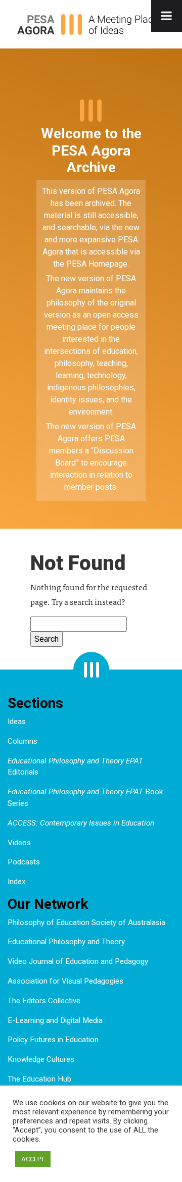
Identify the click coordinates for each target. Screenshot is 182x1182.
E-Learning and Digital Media (55, 1020)
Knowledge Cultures (41, 1059)
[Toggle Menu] (166, 16)
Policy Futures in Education (53, 1039)
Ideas (17, 721)
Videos (19, 842)
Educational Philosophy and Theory (66, 941)
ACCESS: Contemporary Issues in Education (81, 823)
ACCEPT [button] (32, 1159)
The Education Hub (39, 1079)
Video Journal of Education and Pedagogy (78, 961)
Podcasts (24, 861)
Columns (22, 741)
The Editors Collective (44, 1000)
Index (17, 881)
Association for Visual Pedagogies (65, 981)
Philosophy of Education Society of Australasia (86, 922)
